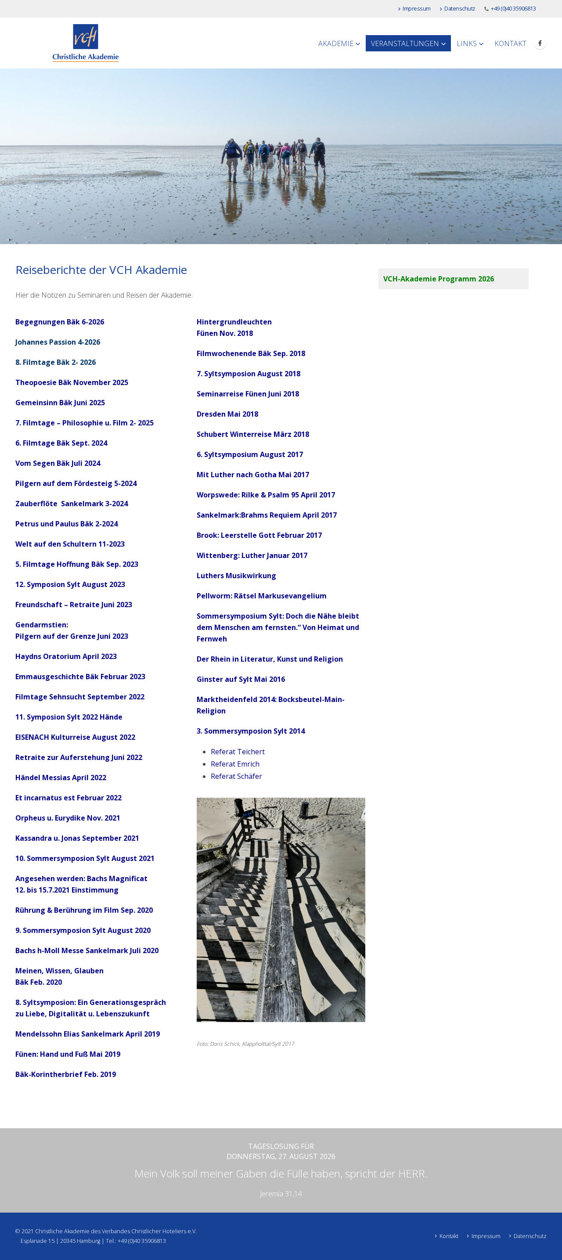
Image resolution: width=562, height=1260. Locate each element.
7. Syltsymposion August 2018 (248, 373)
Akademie (335, 43)
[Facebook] (540, 43)
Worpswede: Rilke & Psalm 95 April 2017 (266, 495)
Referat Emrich (235, 764)
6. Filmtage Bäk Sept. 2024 (61, 443)
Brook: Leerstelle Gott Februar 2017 (259, 535)
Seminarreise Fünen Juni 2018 (248, 394)
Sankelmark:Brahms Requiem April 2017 (267, 515)
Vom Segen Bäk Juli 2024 (57, 463)
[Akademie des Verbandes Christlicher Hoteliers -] (85, 43)
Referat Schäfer (236, 776)
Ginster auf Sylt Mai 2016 (241, 679)
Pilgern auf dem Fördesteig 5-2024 (76, 483)
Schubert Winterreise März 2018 (253, 434)
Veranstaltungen (405, 43)
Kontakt (510, 43)
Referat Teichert (238, 751)
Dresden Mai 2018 (227, 414)
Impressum (417, 8)
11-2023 (111, 544)
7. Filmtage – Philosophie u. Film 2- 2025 (84, 423)
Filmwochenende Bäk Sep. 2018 (251, 353)
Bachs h (28, 950)
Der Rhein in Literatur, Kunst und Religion (270, 659)
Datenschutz (460, 8)
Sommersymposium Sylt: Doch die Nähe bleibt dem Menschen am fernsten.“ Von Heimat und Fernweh (278, 627)
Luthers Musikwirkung (236, 575)
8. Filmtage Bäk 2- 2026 (55, 362)
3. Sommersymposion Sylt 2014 (251, 731)
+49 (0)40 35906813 (513, 8)
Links (467, 43)
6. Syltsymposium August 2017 (250, 454)
